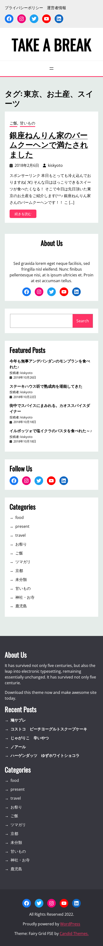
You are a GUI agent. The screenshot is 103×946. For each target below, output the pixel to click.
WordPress (70, 924)
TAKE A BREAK (51, 44)
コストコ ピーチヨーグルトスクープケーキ (49, 729)
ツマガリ (23, 561)
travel (20, 535)
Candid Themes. (74, 933)
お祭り (21, 544)
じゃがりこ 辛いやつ (30, 738)
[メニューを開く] (51, 68)
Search (82, 321)
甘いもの (27, 123)
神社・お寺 (24, 597)
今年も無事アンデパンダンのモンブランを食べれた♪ (50, 363)
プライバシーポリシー (24, 7)
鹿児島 (21, 606)
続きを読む (24, 214)
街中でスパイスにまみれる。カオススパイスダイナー (50, 408)
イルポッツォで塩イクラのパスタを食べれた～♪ (51, 430)
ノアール (18, 746)
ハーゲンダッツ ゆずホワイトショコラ (45, 755)
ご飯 (13, 123)
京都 (19, 570)
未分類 (21, 579)
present (22, 526)
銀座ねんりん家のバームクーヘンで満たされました (49, 144)
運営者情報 (56, 7)
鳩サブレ (18, 720)
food (19, 517)
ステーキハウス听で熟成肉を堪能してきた (46, 386)
